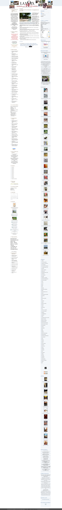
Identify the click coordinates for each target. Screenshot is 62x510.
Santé (42, 338)
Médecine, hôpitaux (44, 320)
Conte (42, 281)
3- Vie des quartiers (27, 43)
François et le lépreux (14, 213)
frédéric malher (24, 45)
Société (42, 347)
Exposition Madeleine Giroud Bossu (45, 151)
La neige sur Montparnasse (45, 128)
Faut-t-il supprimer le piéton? (14, 106)
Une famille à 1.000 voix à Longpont (45, 110)
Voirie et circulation (43, 360)
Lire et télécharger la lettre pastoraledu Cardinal (46, 461)
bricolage (42, 276)
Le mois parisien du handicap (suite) (14, 71)
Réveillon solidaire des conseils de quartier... (15, 145)
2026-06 (13, 168)
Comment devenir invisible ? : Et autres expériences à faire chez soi (14, 208)
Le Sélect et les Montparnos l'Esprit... (14, 62)
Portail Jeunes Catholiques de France (15, 266)
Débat (42, 285)
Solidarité (42, 348)
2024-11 (13, 176)
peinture (42, 326)
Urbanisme (42, 357)
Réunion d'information (44, 333)
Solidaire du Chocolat (46, 208)
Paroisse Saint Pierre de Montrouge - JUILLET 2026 (15, 52)
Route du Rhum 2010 (46, 249)
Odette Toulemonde (45, 445)
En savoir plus (47, 509)
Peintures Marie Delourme (45, 174)
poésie (42, 330)
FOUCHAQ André (14, 138)
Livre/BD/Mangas (43, 313)
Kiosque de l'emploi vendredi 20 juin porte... (15, 81)
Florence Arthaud (45, 92)
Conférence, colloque (44, 277)
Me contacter (45, 9)
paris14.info (12, 189)
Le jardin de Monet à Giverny (46, 134)
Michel (12, 123)
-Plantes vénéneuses (13, 112)
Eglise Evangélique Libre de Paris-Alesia (14, 260)
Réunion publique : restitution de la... (14, 67)
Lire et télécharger (46, 465)
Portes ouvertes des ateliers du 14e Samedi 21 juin (15, 76)
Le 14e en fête (14, 72)
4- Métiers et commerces (44, 263)
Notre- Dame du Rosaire (44, 322)
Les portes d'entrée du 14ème (46, 191)
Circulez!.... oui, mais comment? (13, 107)
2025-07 (13, 170)
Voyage (42, 361)
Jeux (42, 308)
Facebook (32, 45)
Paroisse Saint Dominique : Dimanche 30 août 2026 (15, 54)
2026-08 (13, 167)
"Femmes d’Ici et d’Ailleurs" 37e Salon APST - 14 (14, 60)
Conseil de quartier (43, 280)
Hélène (13, 128)
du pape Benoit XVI (45, 459)
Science (42, 339)
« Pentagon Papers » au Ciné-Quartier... (15, 94)
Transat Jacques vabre (46, 214)
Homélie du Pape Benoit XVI (45, 454)
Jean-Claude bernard (46, 168)
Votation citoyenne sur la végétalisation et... (15, 89)
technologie (43, 352)
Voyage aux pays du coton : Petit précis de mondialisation (14, 234)
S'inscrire (43, 13)
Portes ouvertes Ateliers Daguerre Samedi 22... (15, 91)
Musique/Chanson (43, 321)
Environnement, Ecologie (44, 294)
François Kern (46, 157)
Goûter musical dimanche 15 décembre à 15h (15, 97)
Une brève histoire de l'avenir (14, 231)
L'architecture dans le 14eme (45, 317)
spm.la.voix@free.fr (14, 251)
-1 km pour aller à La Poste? (14, 109)
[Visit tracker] (45, 504)
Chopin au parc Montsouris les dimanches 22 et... (14, 69)
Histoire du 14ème (43, 303)
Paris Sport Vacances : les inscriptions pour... (15, 85)
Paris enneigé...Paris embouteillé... (13, 108)
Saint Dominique (14, 269)
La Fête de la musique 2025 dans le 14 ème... (15, 74)
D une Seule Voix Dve (46, 400)
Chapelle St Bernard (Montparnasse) (14, 255)
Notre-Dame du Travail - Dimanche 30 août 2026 (15, 56)
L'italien (46, 432)
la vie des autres (46, 388)
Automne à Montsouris (46, 255)
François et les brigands (14, 220)
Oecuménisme (43, 325)
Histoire (42, 302)
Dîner (42, 286)
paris (12, 242)
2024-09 (13, 177)
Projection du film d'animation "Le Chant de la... (15, 99)
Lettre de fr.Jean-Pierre (45, 457)
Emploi (42, 290)
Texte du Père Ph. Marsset (46, 470)
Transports (42, 356)
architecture (43, 273)
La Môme (45, 419)
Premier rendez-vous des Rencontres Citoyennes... (14, 102)
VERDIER (13, 141)
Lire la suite (21, 41)
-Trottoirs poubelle (13, 113)
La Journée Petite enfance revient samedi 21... (15, 79)
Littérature (42, 312)
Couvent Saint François (15, 257)
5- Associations (43, 264)
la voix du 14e (14, 247)
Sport (42, 351)
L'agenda (42, 29)
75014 (15, 242)
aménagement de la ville (44, 272)
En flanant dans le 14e (44, 291)
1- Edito (42, 260)
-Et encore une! (13, 110)
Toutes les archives (14, 178)
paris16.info (12, 188)
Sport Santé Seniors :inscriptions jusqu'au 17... (15, 124)
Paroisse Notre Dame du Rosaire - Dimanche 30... (15, 58)
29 (17, 198)
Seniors (42, 342)
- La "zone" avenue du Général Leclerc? (13, 114)
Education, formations (44, 289)
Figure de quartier (43, 298)
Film (42, 299)
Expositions (43, 295)
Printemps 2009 (46, 197)
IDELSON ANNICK (14, 144)
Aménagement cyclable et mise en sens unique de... (15, 143)
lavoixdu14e (14, 238)
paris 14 (13, 244)
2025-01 (13, 174)
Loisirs (42, 316)
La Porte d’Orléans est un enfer (15, 134)
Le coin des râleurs (43, 311)
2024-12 (13, 175)
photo (42, 329)
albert (12, 131)
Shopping (42, 344)
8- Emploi (42, 268)
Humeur (42, 304)
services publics (43, 343)
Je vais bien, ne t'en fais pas (45, 413)
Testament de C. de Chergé (46, 456)
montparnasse (14, 249)
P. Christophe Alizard (14, 42)
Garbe (12, 133)
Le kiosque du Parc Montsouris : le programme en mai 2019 (29, 10)
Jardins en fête (46, 237)
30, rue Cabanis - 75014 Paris (44, 23)
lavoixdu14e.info (16, 184)
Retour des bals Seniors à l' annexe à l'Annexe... (15, 129)
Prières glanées (14, 225)
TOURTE (13, 126)
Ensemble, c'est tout (45, 406)
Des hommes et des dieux (45, 381)
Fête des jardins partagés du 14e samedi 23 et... (15, 132)
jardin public (43, 307)
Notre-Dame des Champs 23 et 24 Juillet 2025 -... (15, 65)
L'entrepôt (13, 246)
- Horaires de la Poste (13, 115)
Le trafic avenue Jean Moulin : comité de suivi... (14, 127)
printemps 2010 (46, 231)
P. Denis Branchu (14, 41)
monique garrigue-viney (15, 135)
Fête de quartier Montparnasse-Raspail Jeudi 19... (15, 83)
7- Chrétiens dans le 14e (44, 267)
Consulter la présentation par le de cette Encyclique (45, 467)
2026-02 (13, 169)
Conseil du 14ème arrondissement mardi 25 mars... (14, 88)
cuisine (42, 282)
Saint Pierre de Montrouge (14, 270)
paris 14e (13, 241)
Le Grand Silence (45, 394)
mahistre (13, 120)
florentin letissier (28, 45)
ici (30, 23)
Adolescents (43, 271)
